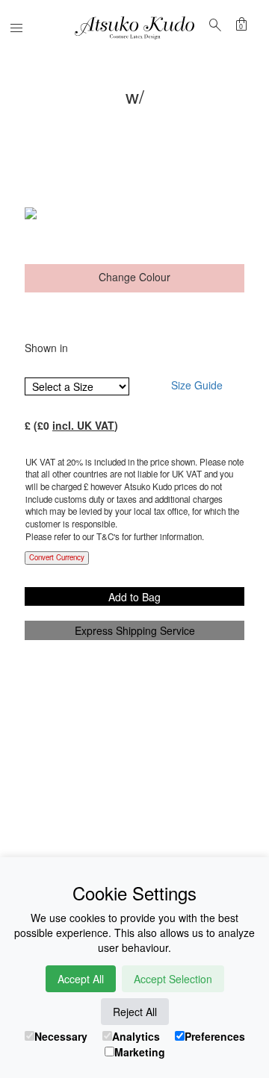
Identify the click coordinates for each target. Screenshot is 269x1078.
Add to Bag (134, 596)
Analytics (136, 1036)
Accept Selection (173, 978)
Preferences (215, 1036)
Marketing (139, 1051)
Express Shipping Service (135, 630)
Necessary (60, 1036)
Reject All (135, 1011)
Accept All (81, 978)
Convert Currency (56, 557)
